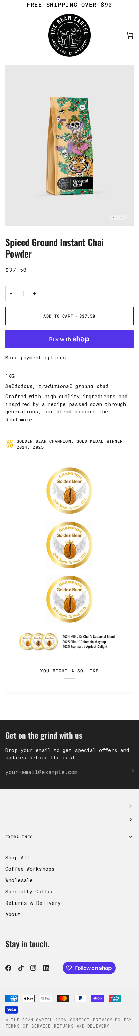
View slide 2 (121, 217)
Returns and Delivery (81, 1026)
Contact (80, 1019)
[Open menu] (15, 34)
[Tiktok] (21, 968)
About (13, 914)
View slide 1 (113, 217)
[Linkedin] (46, 968)
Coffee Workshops (30, 868)
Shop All (17, 857)
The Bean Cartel (32, 1019)
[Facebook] (8, 968)
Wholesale (19, 880)
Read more (18, 419)
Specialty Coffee (29, 891)
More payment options (35, 357)
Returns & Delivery (33, 902)
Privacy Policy (112, 1019)
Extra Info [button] (19, 836)
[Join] (128, 771)
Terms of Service (28, 1026)
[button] (69, 806)
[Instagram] (33, 968)
